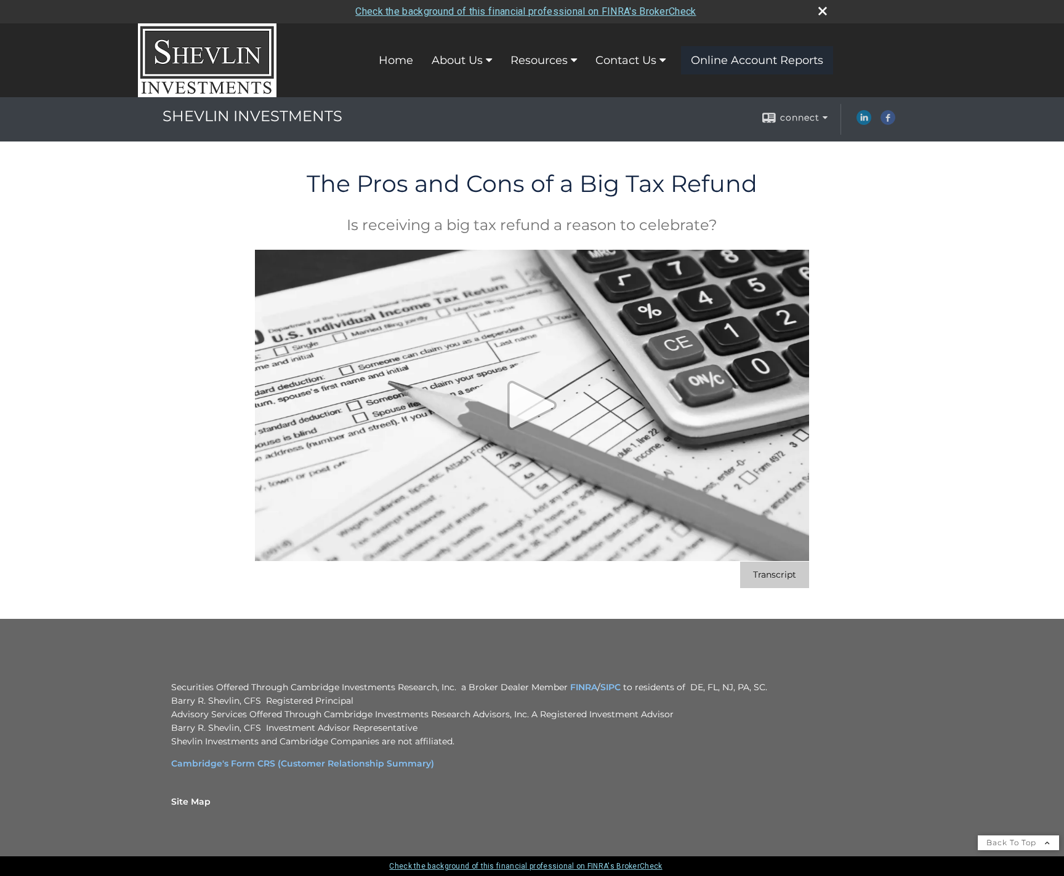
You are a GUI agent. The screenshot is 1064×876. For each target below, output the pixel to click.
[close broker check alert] (823, 11)
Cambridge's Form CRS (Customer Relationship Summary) (302, 763)
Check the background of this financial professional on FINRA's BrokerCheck (525, 11)
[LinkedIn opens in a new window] (863, 121)
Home (396, 60)
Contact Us (625, 60)
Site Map (191, 801)
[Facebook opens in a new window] (888, 121)
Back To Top (1012, 842)
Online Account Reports (757, 60)
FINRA (583, 687)
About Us (457, 60)
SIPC (611, 687)
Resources (539, 60)
